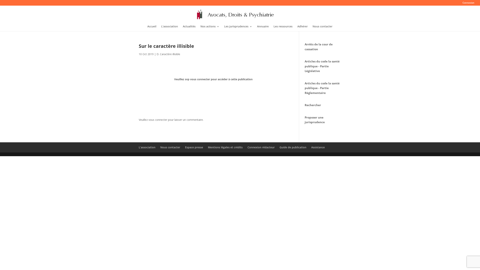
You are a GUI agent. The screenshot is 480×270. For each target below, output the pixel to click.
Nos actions (208, 26)
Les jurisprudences (236, 26)
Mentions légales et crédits (225, 147)
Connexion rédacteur (261, 147)
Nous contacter (322, 26)
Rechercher (313, 105)
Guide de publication (293, 147)
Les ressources (283, 26)
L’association (169, 26)
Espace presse (194, 147)
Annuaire (263, 26)
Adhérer (302, 26)
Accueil (151, 26)
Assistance (318, 147)
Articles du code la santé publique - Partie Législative (322, 66)
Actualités (189, 26)
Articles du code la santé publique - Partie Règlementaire (322, 88)
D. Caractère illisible (168, 54)
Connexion (468, 3)
